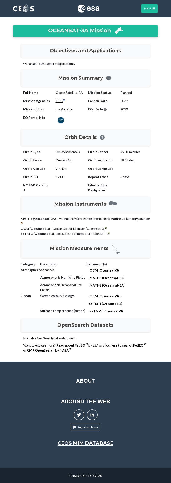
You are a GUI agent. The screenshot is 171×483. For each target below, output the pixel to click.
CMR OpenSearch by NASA (48, 350)
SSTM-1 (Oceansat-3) (105, 303)
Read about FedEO (71, 345)
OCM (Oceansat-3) (104, 270)
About (85, 381)
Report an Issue (87, 427)
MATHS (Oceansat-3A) (107, 278)
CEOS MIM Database (85, 443)
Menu (148, 8)
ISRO (59, 101)
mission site (64, 109)
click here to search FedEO (123, 345)
